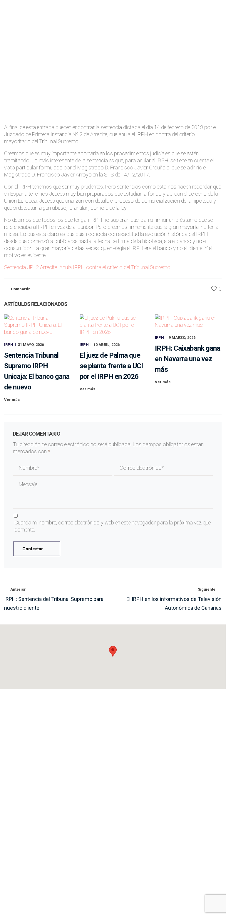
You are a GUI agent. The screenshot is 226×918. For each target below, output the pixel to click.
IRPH (160, 66)
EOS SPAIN (169, 794)
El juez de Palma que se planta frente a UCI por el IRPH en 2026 (111, 366)
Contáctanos (193, 877)
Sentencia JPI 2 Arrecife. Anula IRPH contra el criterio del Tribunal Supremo (87, 267)
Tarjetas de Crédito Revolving (56, 831)
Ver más (12, 399)
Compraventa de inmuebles (56, 804)
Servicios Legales (169, 730)
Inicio (169, 721)
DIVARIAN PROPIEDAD (169, 822)
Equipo (169, 748)
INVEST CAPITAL (169, 813)
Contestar (32, 549)
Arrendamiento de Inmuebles (56, 813)
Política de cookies (92, 901)
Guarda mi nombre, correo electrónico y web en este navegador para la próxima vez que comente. (112, 526)
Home (9, 98)
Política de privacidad (49, 901)
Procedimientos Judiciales (56, 794)
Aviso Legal (14, 901)
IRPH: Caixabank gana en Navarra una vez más (187, 359)
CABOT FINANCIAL (169, 831)
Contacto (169, 766)
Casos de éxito (170, 739)
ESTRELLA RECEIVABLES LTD (169, 804)
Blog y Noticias (169, 757)
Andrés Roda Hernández (128, 66)
